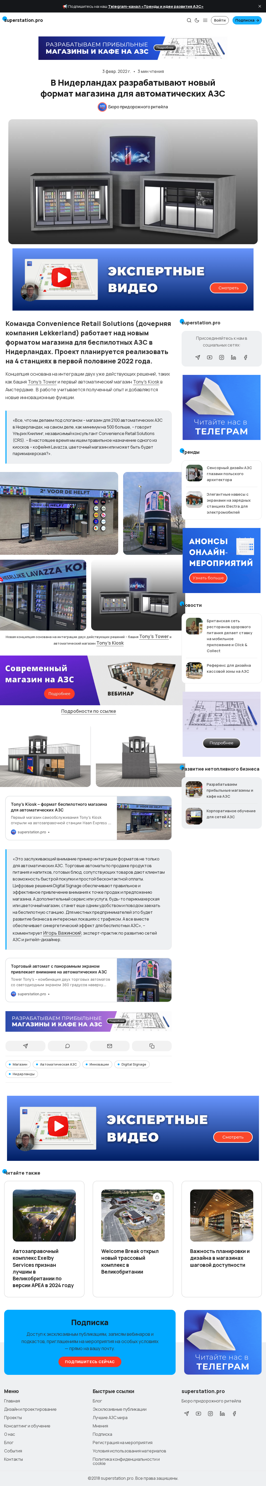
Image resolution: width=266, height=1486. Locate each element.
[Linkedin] (233, 357)
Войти (220, 20)
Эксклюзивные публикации (120, 1409)
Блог (9, 1442)
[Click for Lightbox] (154, 513)
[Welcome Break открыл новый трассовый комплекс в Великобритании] (132, 1215)
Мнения (100, 1426)
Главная (12, 1401)
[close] (260, 6)
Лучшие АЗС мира (110, 1417)
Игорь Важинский (62, 933)
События (13, 1451)
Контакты (13, 1459)
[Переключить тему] (197, 20)
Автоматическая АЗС (58, 1064)
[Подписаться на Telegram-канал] (223, 1342)
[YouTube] (210, 357)
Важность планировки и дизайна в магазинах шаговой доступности (220, 1258)
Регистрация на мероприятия (122, 1442)
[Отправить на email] (110, 1046)
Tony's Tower (42, 382)
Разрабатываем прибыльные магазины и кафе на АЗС (230, 790)
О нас (9, 1434)
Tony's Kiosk (146, 382)
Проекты (13, 1417)
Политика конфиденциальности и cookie (126, 1461)
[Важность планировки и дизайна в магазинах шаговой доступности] (221, 1215)
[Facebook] (245, 357)
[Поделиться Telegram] (25, 1046)
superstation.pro (117, 1478)
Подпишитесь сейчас (90, 1361)
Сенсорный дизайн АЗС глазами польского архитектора (229, 473)
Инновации (99, 1064)
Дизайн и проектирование (30, 1409)
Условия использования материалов (129, 1451)
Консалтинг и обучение (27, 1426)
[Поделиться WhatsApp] (68, 1046)
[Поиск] (189, 20)
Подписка (245, 20)
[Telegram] (198, 357)
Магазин (20, 1064)
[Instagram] (222, 357)
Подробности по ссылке (88, 711)
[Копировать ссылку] (152, 1046)
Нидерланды (24, 1074)
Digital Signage (134, 1064)
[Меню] (205, 20)
